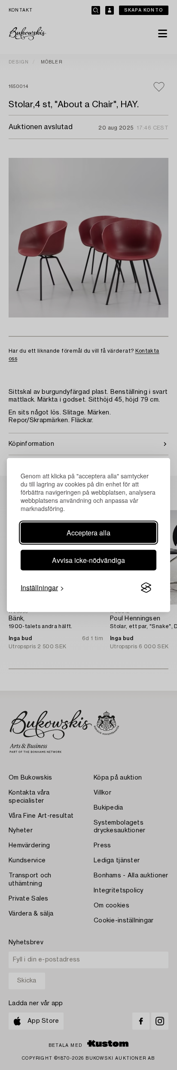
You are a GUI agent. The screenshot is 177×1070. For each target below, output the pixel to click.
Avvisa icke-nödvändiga (88, 560)
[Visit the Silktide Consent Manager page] (146, 587)
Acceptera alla (88, 533)
